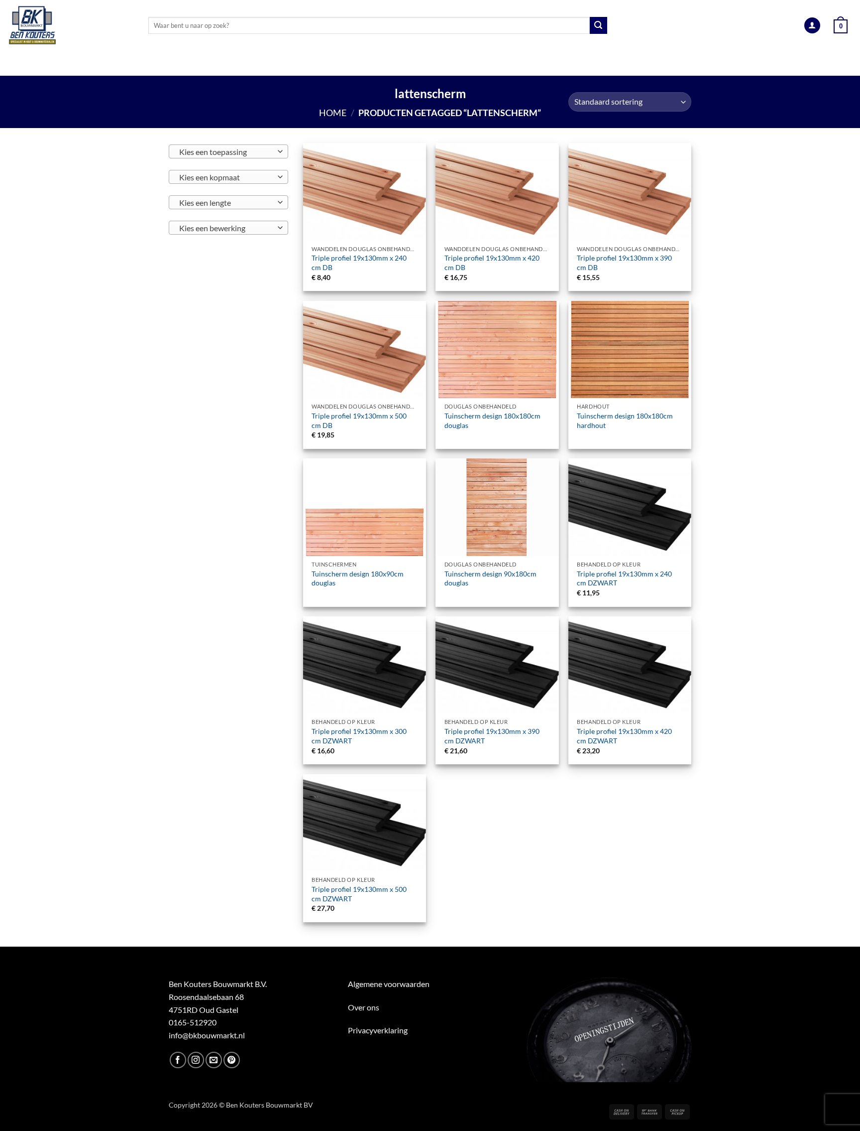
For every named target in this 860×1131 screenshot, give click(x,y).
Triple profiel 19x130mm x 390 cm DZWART (491, 736)
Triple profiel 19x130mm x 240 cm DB (359, 263)
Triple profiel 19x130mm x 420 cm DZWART (624, 736)
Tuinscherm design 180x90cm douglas (358, 578)
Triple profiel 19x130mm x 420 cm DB (491, 263)
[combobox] (228, 151)
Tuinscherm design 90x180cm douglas (490, 578)
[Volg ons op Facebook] (178, 1060)
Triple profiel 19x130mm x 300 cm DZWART (359, 736)
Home (332, 112)
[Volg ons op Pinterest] (231, 1060)
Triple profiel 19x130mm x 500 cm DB (359, 420)
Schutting (483, 63)
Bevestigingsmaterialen (619, 63)
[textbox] (226, 152)
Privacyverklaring (378, 1030)
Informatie (709, 63)
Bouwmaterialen (341, 63)
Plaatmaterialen (254, 63)
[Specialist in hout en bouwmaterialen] (70, 25)
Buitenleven (419, 63)
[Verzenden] (598, 25)
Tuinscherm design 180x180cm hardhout (625, 420)
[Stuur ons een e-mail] (214, 1060)
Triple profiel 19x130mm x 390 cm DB (624, 263)
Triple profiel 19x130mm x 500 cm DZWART (359, 894)
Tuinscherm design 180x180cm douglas (492, 420)
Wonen (538, 63)
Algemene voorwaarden (389, 984)
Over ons (363, 1007)
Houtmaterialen (162, 63)
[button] (812, 25)
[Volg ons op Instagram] (196, 1060)
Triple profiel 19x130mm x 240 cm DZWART (624, 578)
